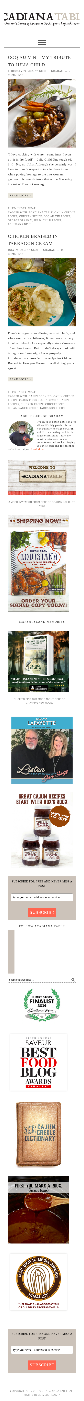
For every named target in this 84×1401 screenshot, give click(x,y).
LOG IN (56, 1395)
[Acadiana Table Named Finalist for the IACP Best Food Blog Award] (38, 1314)
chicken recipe (30, 216)
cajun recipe (48, 400)
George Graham (20, 220)
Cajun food (28, 400)
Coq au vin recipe (57, 216)
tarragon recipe (52, 408)
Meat (31, 208)
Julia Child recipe (48, 220)
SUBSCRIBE (42, 912)
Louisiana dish (19, 224)
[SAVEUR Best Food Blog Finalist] (38, 1094)
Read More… (38, 449)
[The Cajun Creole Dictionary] (38, 1169)
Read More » (21, 195)
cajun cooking (40, 396)
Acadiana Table (42, 16)
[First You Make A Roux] (38, 1245)
